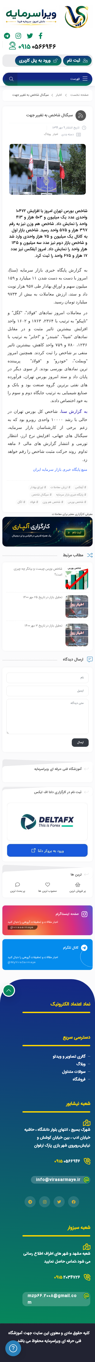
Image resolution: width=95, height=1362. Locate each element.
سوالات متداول (74, 1072)
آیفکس (79, 487)
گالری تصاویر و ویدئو (69, 1056)
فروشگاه (79, 1079)
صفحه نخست (79, 95)
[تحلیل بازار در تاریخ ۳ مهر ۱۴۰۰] (77, 635)
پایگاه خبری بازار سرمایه (69, 495)
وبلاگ (47, 134)
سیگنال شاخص (40, 495)
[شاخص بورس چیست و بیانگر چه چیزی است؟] (77, 578)
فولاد (32, 502)
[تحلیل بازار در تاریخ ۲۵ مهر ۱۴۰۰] (77, 606)
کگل (20, 502)
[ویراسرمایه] (47, 17)
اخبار (59, 95)
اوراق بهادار (36, 487)
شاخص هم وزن (51, 502)
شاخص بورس (75, 502)
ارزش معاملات (59, 487)
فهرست (75, 79)
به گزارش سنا (74, 411)
